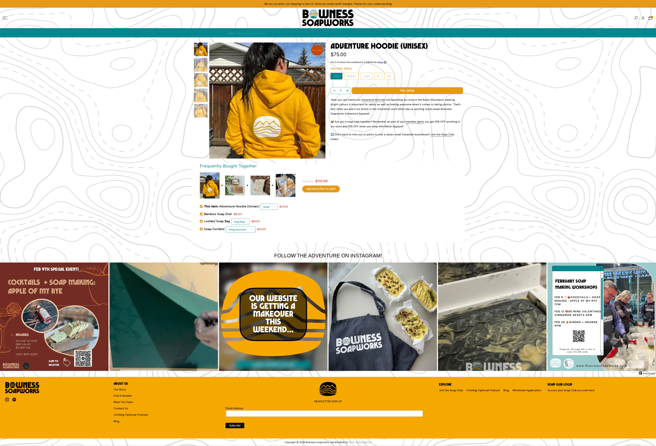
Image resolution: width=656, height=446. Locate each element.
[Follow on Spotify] (14, 400)
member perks (415, 121)
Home (231, 33)
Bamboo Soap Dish (218, 214)
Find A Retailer (123, 396)
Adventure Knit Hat (373, 100)
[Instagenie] (647, 372)
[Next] (650, 316)
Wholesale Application (526, 390)
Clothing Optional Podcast (483, 390)
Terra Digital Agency (360, 442)
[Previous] (5, 316)
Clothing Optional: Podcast (131, 414)
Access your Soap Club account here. (571, 390)
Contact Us (121, 408)
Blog (116, 421)
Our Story (120, 389)
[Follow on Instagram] (7, 400)
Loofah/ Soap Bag (217, 221)
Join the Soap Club (451, 390)
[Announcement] (328, 4)
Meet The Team (123, 402)
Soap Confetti (214, 229)
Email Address (234, 408)
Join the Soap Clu (442, 134)
